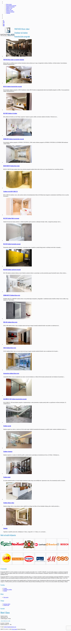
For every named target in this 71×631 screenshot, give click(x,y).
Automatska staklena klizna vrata (11, 373)
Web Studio (14, 629)
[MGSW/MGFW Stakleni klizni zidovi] (19, 162)
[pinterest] (3, 25)
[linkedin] (3, 24)
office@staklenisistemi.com (10, 626)
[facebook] (3, 20)
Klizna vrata (8, 9)
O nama (5, 1)
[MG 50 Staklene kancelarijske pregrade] (19, 83)
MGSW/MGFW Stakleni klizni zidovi (11, 166)
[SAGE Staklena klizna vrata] (19, 344)
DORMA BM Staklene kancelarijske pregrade (13, 139)
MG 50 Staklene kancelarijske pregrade (12, 86)
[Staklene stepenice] (19, 448)
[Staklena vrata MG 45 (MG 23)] (19, 188)
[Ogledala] (19, 524)
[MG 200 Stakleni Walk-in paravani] (19, 214)
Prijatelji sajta (6, 605)
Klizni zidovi (9, 4)
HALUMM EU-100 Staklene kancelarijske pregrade (15, 399)
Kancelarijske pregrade (11, 5)
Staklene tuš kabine (10, 6)
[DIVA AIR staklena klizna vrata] (19, 318)
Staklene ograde (9, 10)
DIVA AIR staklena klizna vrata (10, 322)
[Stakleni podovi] (19, 473)
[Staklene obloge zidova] (19, 499)
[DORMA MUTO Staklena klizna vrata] (19, 291)
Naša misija (5, 597)
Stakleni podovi (6, 477)
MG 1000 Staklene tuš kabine (10, 113)
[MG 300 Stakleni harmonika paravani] (19, 240)
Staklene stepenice (7, 451)
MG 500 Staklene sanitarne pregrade (12, 269)
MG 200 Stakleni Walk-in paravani (11, 218)
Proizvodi (5, 3)
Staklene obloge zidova (8, 503)
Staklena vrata (9, 8)
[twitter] (3, 22)
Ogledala (8, 13)
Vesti (4, 18)
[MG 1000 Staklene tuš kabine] (19, 109)
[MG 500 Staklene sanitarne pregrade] (19, 266)
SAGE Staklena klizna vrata (9, 348)
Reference (5, 14)
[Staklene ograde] (19, 422)
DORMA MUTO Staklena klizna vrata (11, 295)
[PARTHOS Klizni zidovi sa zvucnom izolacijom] (19, 56)
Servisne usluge (6, 604)
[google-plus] (3, 23)
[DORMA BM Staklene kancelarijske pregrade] (19, 135)
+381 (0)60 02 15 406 (5, 621)
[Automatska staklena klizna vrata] (19, 369)
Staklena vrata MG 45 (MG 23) (10, 191)
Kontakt (5, 17)
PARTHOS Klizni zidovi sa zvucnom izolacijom (13, 60)
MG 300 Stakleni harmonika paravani (12, 244)
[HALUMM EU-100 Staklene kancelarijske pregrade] (19, 395)
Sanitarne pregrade (10, 11)
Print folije (5, 15)
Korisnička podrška (7, 589)
